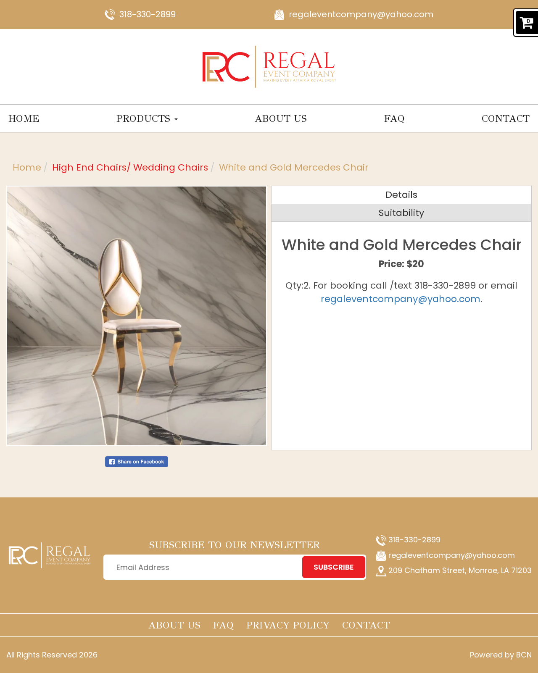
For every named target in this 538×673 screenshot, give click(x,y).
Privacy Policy (288, 625)
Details (401, 194)
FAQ (394, 118)
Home (23, 118)
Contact (506, 118)
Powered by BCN (501, 654)
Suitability (401, 212)
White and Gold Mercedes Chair (294, 167)
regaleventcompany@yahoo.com (361, 14)
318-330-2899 (147, 14)
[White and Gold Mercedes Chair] (136, 316)
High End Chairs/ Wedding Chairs (130, 167)
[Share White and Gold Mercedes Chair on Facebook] (136, 461)
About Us (281, 118)
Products (145, 118)
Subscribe (334, 567)
